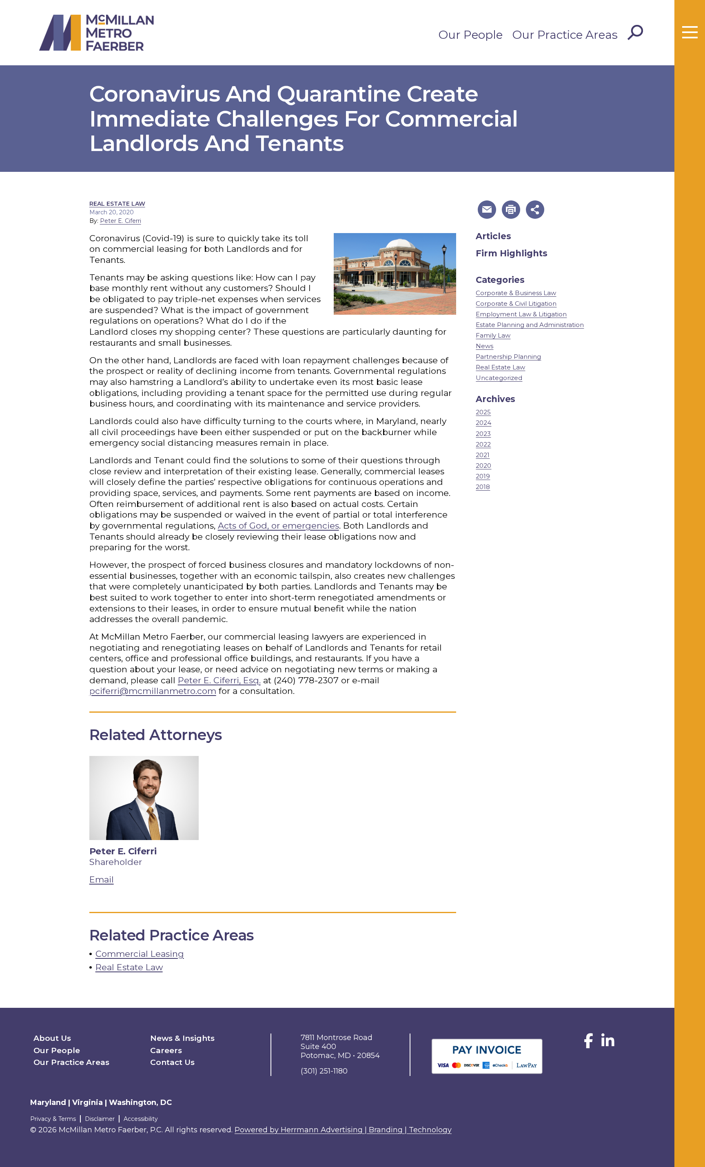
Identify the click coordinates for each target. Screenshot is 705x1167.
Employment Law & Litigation (521, 314)
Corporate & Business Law (516, 293)
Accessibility (141, 1119)
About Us (52, 1038)
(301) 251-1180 (324, 1071)
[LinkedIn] (607, 1044)
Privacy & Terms (53, 1119)
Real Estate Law (117, 203)
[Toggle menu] (690, 32)
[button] (487, 209)
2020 (483, 465)
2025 (483, 412)
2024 (483, 423)
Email (101, 879)
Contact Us (172, 1062)
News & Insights (182, 1038)
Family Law (493, 335)
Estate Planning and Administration (530, 325)
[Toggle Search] (635, 32)
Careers (166, 1050)
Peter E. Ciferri (120, 221)
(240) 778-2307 (306, 680)
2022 (483, 444)
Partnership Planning (508, 356)
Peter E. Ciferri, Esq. (219, 680)
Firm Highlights (512, 253)
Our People (471, 35)
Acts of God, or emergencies (278, 525)
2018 (483, 487)
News (484, 346)
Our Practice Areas (565, 35)
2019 (483, 476)
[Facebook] (588, 1044)
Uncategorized (499, 378)
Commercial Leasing (139, 954)
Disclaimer (100, 1119)
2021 (483, 455)
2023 (483, 434)
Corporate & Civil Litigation (516, 303)
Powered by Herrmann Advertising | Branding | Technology (343, 1129)
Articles (493, 236)
